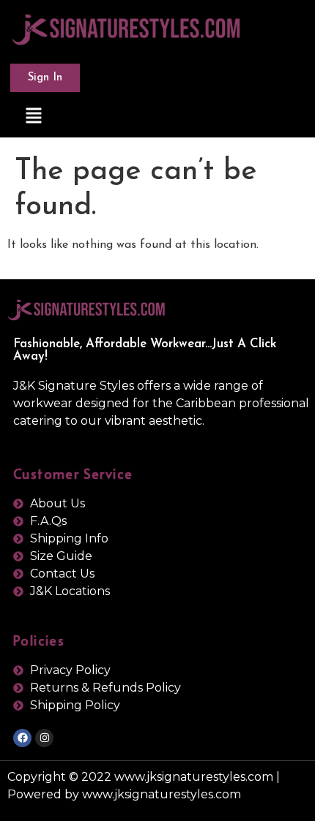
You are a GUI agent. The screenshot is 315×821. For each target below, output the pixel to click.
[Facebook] (22, 738)
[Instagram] (44, 738)
